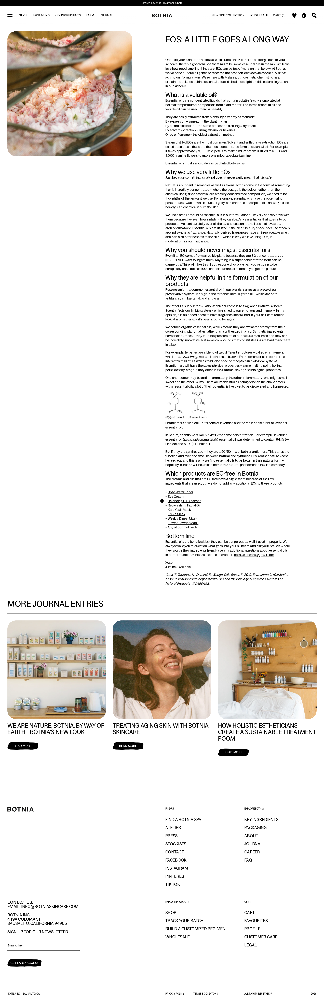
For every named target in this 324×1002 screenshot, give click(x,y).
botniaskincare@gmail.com (254, 555)
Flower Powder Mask (183, 523)
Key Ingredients (261, 819)
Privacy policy (175, 993)
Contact (174, 852)
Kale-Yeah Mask (179, 510)
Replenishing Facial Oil (184, 505)
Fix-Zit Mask (176, 514)
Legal (250, 945)
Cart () (279, 15)
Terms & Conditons (205, 993)
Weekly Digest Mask (182, 518)
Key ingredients (68, 15)
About (251, 835)
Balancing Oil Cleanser (184, 501)
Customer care (260, 936)
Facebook (175, 860)
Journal (106, 15)
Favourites (256, 920)
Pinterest (175, 876)
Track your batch (184, 920)
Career (252, 852)
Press (171, 835)
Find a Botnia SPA (183, 819)
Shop (23, 15)
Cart (249, 912)
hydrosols (190, 527)
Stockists (175, 843)
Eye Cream (176, 496)
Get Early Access (24, 963)
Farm (90, 15)
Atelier (173, 827)
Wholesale (259, 15)
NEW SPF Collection (228, 15)
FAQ (248, 860)
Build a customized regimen (195, 928)
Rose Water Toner (180, 492)
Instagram (176, 868)
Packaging (41, 15)
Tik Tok (172, 884)
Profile (252, 928)
